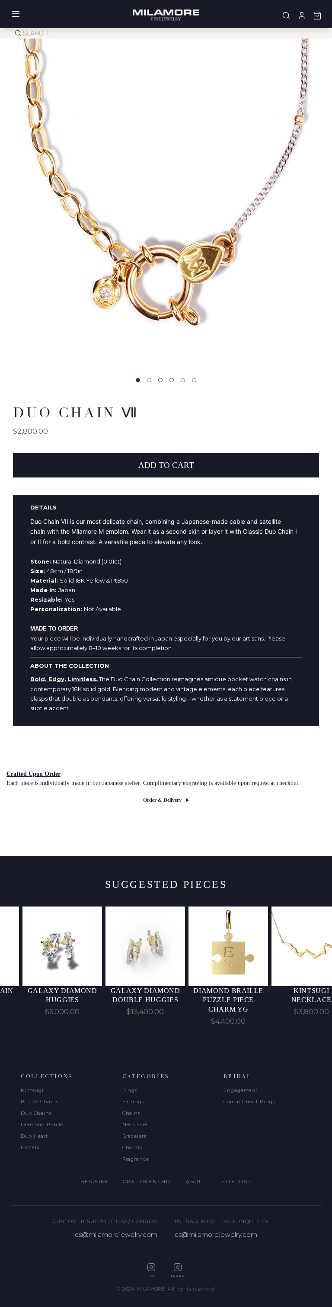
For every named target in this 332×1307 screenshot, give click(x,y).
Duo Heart (34, 1136)
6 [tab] (194, 380)
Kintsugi (32, 1090)
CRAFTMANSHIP (147, 1182)
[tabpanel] (166, 204)
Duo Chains (36, 1113)
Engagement (240, 1090)
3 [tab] (160, 380)
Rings (129, 1090)
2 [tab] (149, 380)
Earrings (133, 1102)
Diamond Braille (42, 1124)
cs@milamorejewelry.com (116, 1234)
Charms (132, 1147)
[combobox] (177, 33)
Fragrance (135, 1159)
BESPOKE (94, 1182)
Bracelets (134, 1136)
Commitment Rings (249, 1102)
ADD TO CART (166, 465)
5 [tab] (183, 380)
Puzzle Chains (39, 1102)
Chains (131, 1113)
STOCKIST (236, 1182)
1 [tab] (138, 380)
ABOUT (197, 1182)
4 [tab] (171, 380)
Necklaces (135, 1124)
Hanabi (30, 1147)
